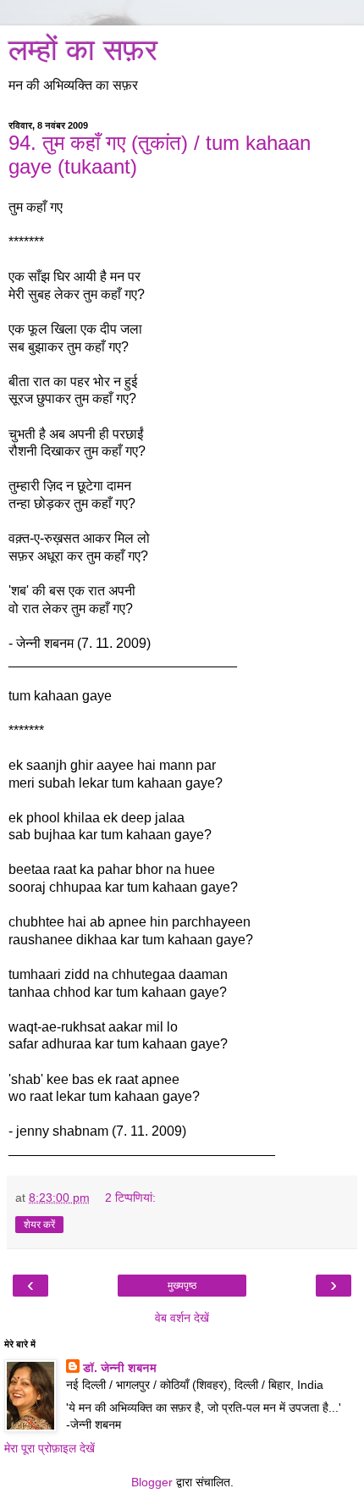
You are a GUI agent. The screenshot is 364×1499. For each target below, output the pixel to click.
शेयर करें (39, 1225)
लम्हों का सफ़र (82, 50)
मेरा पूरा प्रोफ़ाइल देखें (49, 1448)
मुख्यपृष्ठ (182, 1286)
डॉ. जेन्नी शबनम (120, 1368)
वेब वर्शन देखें (182, 1318)
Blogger (152, 1482)
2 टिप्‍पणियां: (130, 1197)
